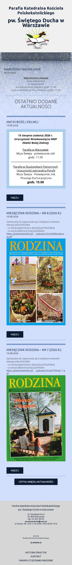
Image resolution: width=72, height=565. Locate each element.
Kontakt (36, 556)
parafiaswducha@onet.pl (36, 521)
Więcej (15, 197)
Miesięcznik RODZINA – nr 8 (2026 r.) (34, 213)
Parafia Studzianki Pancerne (36, 560)
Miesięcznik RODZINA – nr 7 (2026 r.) (34, 349)
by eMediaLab (35, 543)
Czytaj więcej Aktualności (36, 481)
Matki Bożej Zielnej (22, 122)
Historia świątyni (35, 552)
